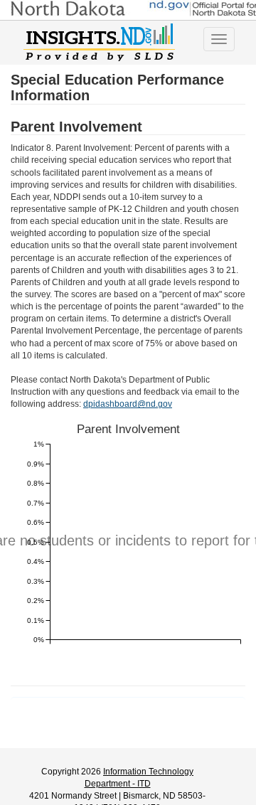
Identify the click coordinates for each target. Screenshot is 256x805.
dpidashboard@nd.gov (127, 404)
